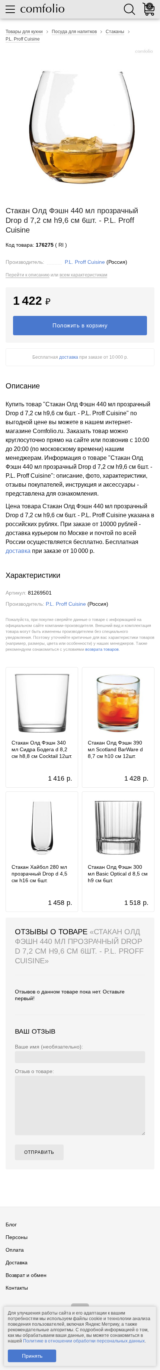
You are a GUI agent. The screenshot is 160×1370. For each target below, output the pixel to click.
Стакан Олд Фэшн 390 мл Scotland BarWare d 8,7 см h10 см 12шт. (115, 749)
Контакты (17, 1288)
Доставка (17, 1262)
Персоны (17, 1237)
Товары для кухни (24, 31)
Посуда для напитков (74, 31)
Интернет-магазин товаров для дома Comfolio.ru (42, 8)
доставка (68, 357)
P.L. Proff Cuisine (23, 39)
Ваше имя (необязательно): (49, 1046)
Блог (11, 1224)
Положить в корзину (80, 325)
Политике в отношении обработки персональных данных (84, 1341)
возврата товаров (102, 649)
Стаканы (115, 31)
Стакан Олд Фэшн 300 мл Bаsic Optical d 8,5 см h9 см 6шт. (118, 873)
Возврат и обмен (26, 1275)
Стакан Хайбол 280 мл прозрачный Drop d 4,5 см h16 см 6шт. (39, 873)
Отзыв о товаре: (34, 1071)
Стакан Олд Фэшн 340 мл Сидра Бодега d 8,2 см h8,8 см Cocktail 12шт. (42, 749)
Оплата (15, 1250)
